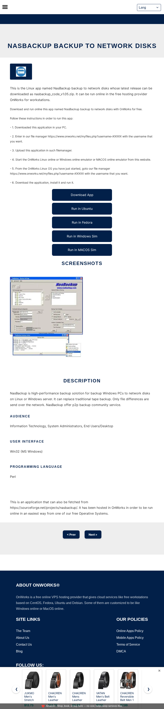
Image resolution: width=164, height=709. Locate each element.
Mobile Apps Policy (130, 637)
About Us (22, 637)
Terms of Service (128, 644)
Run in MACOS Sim (82, 250)
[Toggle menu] (5, 7)
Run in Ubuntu (82, 209)
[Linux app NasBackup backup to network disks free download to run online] (21, 72)
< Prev (71, 534)
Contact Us (24, 644)
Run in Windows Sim (82, 236)
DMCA (121, 651)
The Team (23, 631)
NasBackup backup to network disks (82, 45)
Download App (82, 195)
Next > (93, 534)
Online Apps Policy (129, 631)
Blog (19, 651)
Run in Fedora (82, 222)
